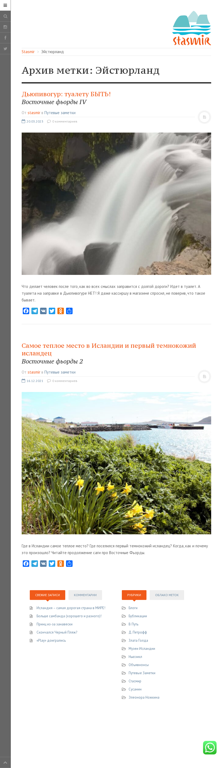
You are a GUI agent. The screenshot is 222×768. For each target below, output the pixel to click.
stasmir (34, 112)
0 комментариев (64, 121)
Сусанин (135, 689)
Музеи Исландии (142, 648)
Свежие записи (47, 595)
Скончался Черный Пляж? (57, 632)
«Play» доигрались (51, 640)
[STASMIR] (191, 27)
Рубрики (134, 595)
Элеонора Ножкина (144, 697)
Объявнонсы (139, 665)
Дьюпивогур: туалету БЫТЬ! (66, 98)
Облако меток (167, 595)
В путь (133, 624)
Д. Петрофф (138, 632)
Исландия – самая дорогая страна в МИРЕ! (71, 608)
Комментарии (85, 595)
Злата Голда (138, 640)
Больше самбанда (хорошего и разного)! (69, 616)
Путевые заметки (60, 112)
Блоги (133, 608)
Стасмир (135, 681)
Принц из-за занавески (55, 624)
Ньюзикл (135, 656)
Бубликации (138, 616)
